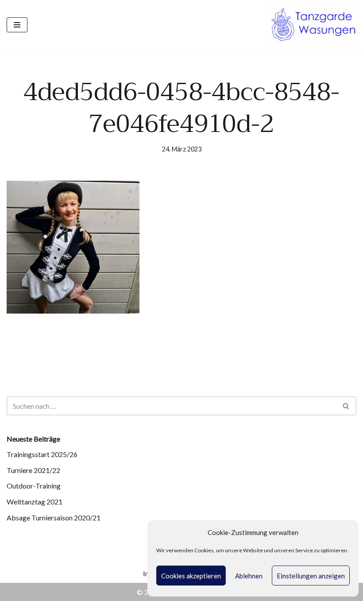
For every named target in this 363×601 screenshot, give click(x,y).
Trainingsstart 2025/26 (42, 454)
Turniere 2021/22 (33, 470)
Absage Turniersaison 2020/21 (53, 517)
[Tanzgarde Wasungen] (312, 24)
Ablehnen (249, 576)
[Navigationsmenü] (17, 24)
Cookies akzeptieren (191, 576)
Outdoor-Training (34, 485)
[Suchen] (346, 405)
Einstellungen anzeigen (311, 576)
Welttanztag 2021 (34, 501)
